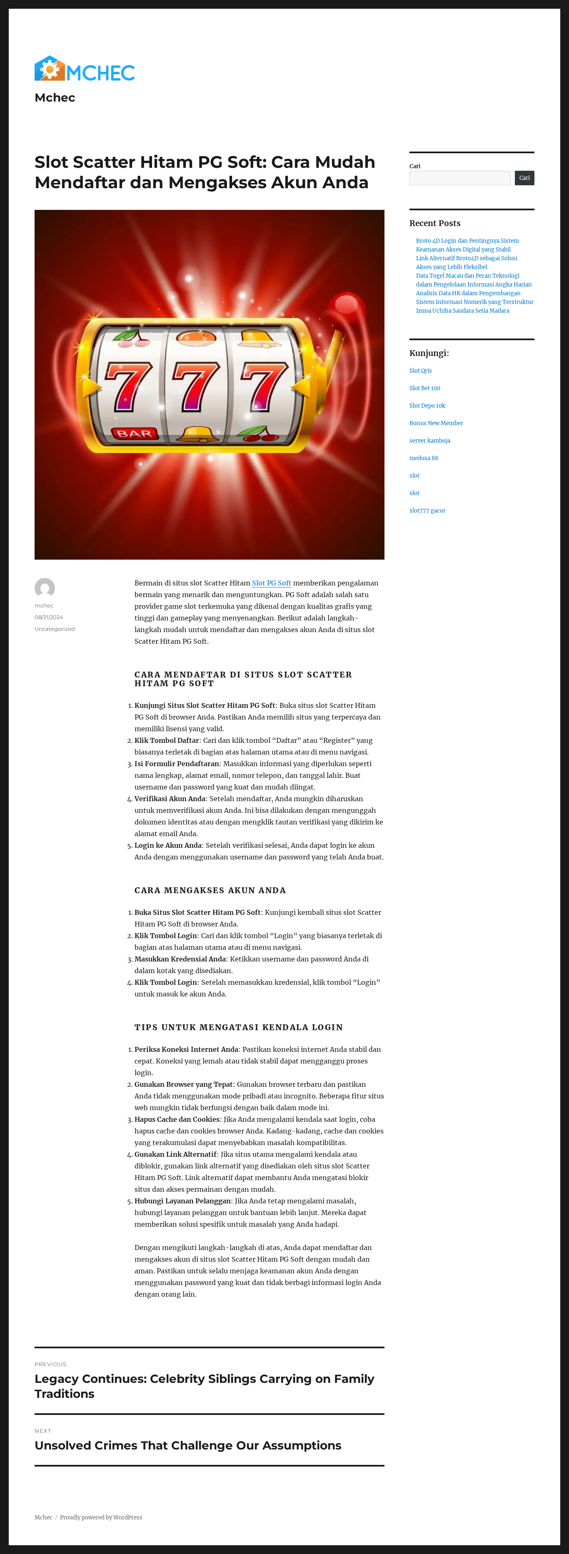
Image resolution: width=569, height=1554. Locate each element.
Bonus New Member (436, 423)
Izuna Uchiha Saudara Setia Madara (462, 310)
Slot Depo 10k (427, 405)
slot (414, 475)
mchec (44, 605)
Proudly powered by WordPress (101, 1517)
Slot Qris (420, 370)
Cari (415, 166)
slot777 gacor (427, 510)
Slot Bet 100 (424, 388)
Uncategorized (55, 628)
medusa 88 (423, 458)
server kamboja (429, 440)
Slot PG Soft (272, 583)
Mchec (55, 97)
